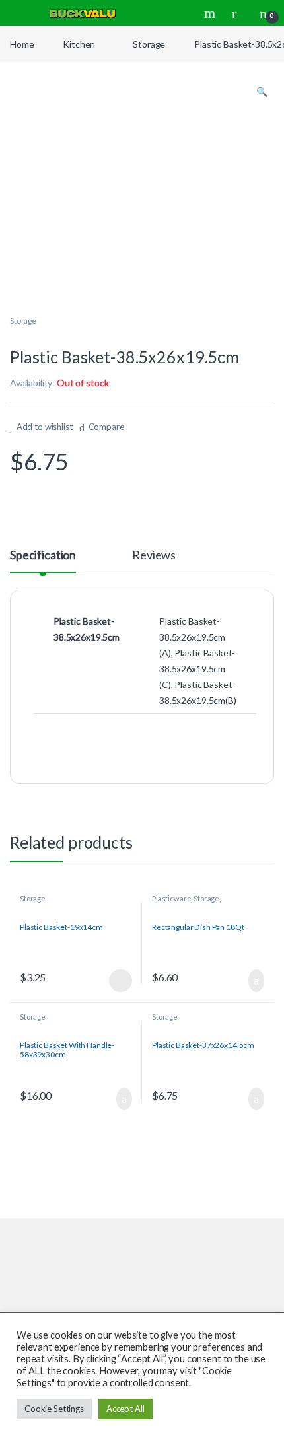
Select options (116, 980)
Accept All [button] (125, 1408)
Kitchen (79, 44)
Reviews (154, 555)
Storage (149, 44)
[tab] (43, 561)
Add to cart (255, 980)
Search (211, 13)
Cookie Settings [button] (54, 1408)
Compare (106, 426)
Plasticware (171, 898)
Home (22, 44)
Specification (43, 555)
